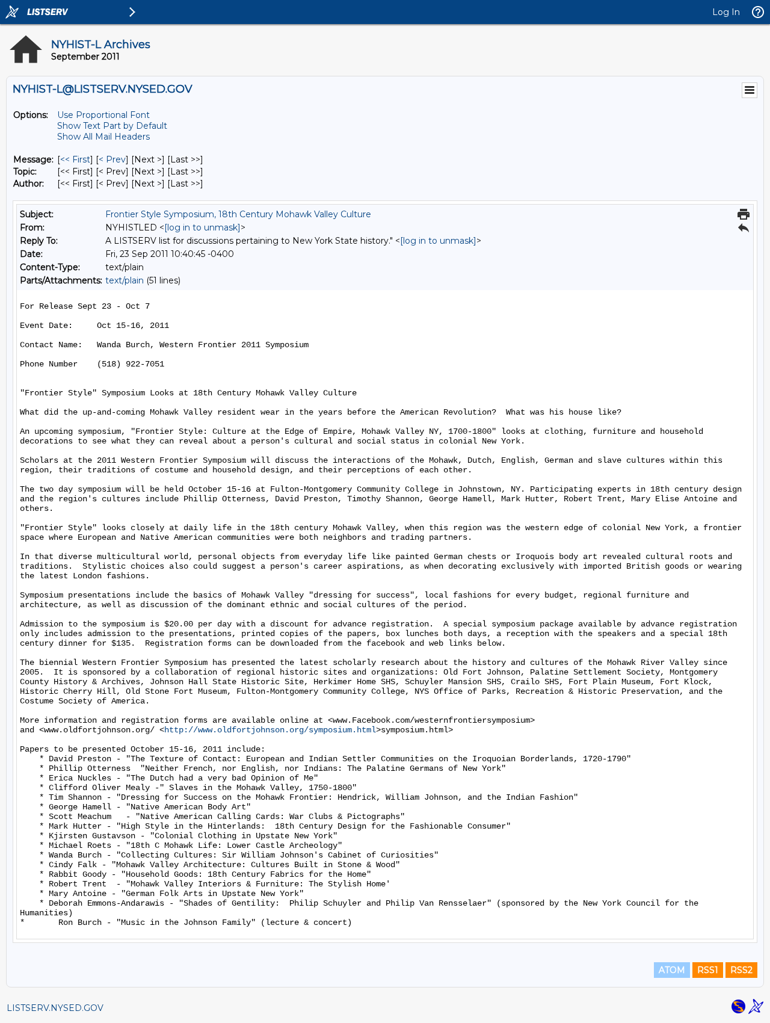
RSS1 (707, 970)
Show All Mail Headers (103, 136)
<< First (75, 159)
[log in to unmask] (202, 227)
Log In (726, 12)
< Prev (112, 159)
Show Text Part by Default (112, 125)
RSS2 (741, 970)
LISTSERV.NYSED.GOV (55, 1008)
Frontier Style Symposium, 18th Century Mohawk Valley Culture (238, 214)
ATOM (672, 970)
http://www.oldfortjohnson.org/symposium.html (270, 730)
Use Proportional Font (103, 115)
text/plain (124, 280)
